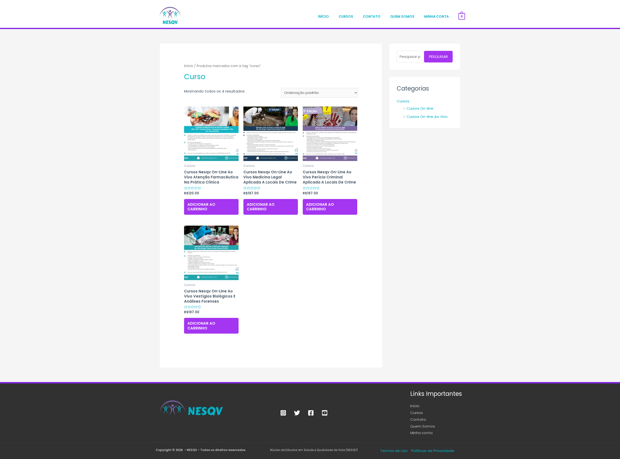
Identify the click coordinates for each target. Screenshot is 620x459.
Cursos (346, 16)
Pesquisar (438, 56)
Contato (371, 16)
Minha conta (436, 16)
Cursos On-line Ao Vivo (427, 116)
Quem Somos (402, 16)
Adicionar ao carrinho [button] (201, 207)
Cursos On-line (420, 108)
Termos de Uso (394, 450)
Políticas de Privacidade (432, 450)
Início (323, 16)
